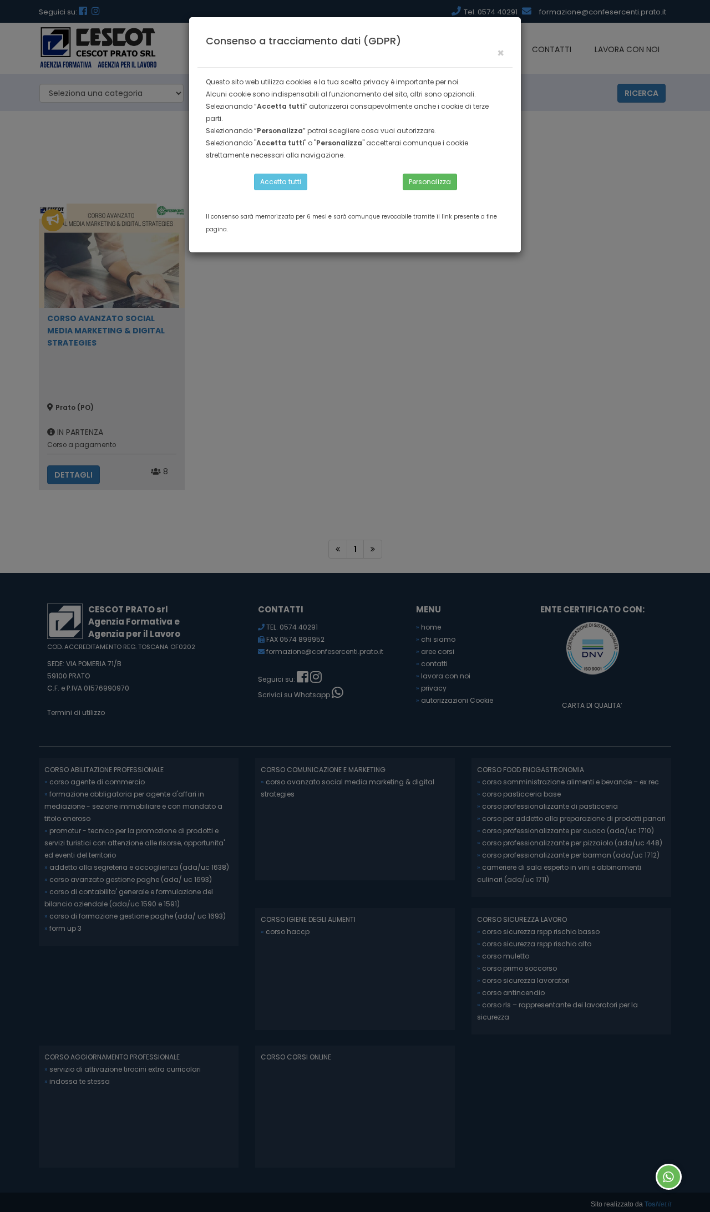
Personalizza (430, 181)
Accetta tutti (280, 181)
